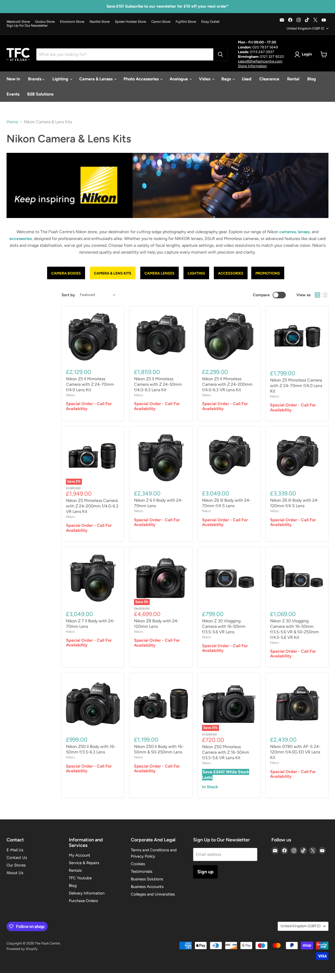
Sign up (205, 872)
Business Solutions (147, 879)
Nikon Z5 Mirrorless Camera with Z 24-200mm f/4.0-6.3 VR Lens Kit (92, 506)
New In (13, 78)
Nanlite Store (100, 22)
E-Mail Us (15, 850)
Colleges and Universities (153, 894)
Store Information (252, 66)
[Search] (220, 54)
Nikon (70, 395)
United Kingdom (305, 28)
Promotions (267, 273)
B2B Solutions (40, 94)
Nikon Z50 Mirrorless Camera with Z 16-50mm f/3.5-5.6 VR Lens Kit (225, 752)
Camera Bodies (66, 273)
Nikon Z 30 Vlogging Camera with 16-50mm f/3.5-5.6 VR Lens (223, 626)
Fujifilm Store (186, 22)
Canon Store (160, 22)
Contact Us (17, 857)
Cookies (138, 864)
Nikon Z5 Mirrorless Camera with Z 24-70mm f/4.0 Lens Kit (296, 386)
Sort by (68, 295)
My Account (79, 855)
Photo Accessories (142, 78)
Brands (35, 78)
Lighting (60, 78)
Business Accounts (147, 886)
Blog (311, 78)
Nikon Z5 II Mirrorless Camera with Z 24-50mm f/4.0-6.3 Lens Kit (158, 384)
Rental (293, 78)
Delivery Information (86, 893)
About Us (15, 872)
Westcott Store (18, 22)
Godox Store (45, 22)
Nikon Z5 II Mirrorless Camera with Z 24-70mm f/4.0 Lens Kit (90, 384)
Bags (226, 78)
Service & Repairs (84, 862)
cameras (287, 231)
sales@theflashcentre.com (260, 61)
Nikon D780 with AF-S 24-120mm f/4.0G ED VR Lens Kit (295, 752)
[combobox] (124, 54)
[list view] (324, 295)
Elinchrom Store (72, 22)
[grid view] (317, 295)
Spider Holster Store (130, 22)
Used (247, 78)
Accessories (230, 273)
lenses (304, 231)
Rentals (75, 870)
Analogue (179, 78)
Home (12, 122)
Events (13, 94)
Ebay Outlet (210, 22)
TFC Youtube (80, 878)
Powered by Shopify (22, 949)
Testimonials (141, 871)
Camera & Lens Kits (112, 273)
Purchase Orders (83, 900)
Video (205, 78)
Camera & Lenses (96, 78)
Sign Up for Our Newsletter (27, 25)
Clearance (269, 78)
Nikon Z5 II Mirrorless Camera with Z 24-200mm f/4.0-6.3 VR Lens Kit (227, 384)
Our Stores (16, 865)
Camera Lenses (159, 273)
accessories (20, 238)
